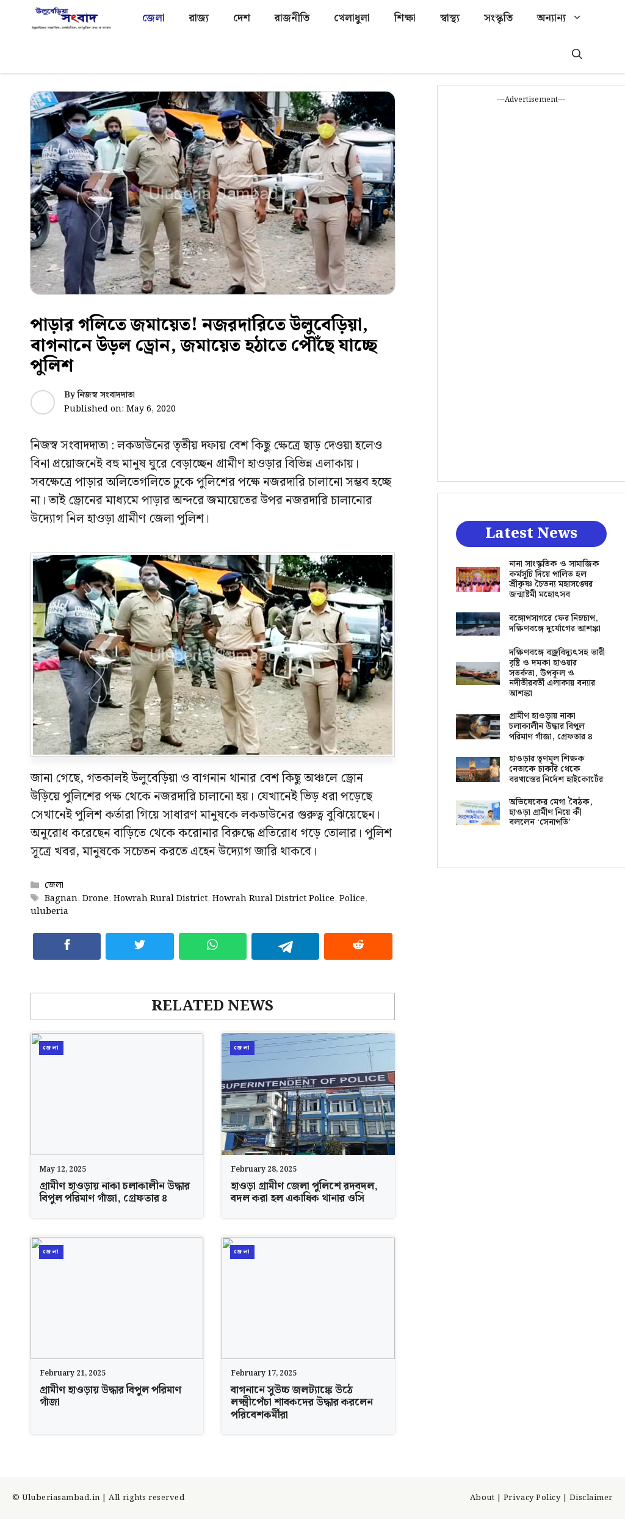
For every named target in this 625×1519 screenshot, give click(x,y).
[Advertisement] (531, 289)
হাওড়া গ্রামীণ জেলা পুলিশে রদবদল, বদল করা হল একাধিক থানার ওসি (304, 1192)
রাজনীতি (292, 18)
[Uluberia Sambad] (71, 18)
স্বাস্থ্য (450, 18)
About (482, 1498)
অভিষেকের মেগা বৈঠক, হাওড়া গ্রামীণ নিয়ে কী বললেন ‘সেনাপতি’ (551, 813)
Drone (95, 898)
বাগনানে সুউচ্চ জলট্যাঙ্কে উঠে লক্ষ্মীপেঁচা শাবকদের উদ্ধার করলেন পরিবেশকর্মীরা (302, 1403)
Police (352, 898)
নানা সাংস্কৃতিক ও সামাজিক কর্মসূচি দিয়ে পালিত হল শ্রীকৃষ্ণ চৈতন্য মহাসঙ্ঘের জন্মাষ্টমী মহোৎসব (554, 579)
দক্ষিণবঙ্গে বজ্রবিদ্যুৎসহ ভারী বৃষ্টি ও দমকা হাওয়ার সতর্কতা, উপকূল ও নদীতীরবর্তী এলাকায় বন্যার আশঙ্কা (557, 673)
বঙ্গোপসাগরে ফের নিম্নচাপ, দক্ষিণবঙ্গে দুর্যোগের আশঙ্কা (555, 624)
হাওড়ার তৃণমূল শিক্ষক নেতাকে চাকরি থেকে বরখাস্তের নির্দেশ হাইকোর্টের (556, 769)
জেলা (153, 18)
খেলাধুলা (352, 18)
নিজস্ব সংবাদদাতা (106, 395)
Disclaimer (591, 1498)
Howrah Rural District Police (273, 898)
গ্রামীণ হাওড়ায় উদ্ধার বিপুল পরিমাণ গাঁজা (110, 1396)
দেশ (241, 18)
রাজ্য (199, 18)
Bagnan (61, 898)
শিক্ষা (405, 18)
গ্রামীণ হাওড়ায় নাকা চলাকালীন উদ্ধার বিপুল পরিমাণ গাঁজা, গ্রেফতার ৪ (115, 1192)
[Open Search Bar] (577, 55)
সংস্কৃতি (498, 18)
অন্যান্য (551, 18)
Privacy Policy (532, 1498)
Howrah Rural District (161, 898)
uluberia (49, 911)
